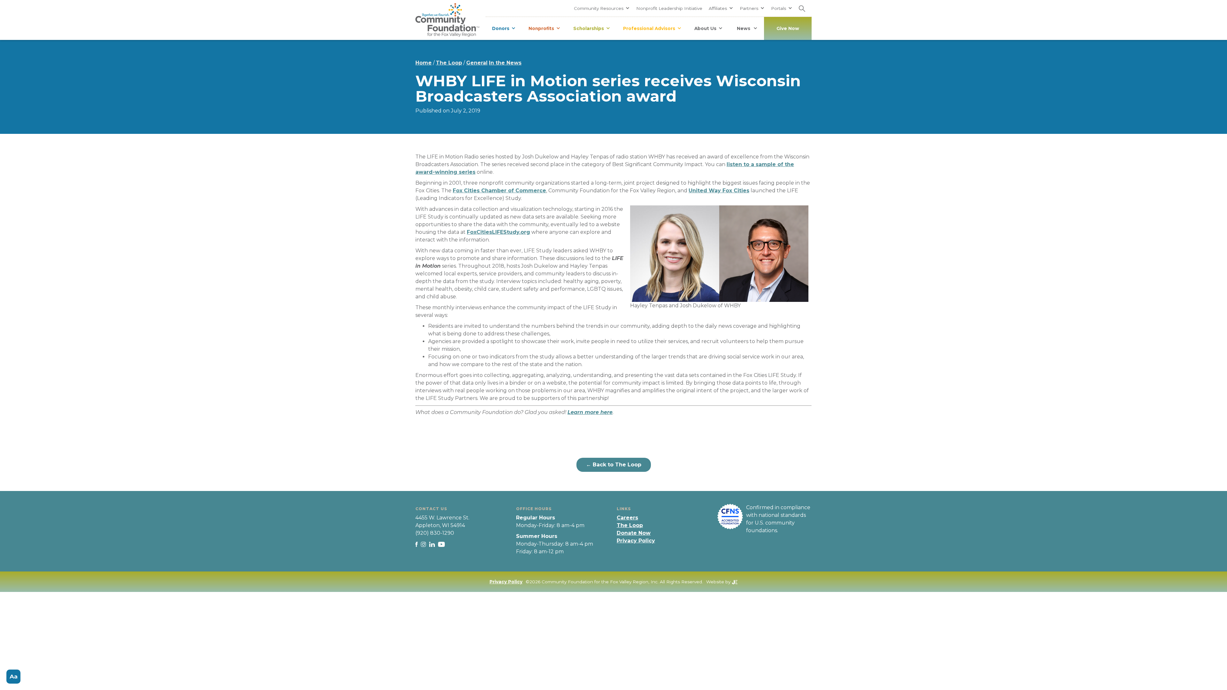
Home (423, 63)
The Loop (449, 63)
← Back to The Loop (613, 465)
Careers (627, 518)
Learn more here (590, 412)
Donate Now (634, 533)
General (477, 63)
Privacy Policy (636, 541)
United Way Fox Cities (719, 191)
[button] (602, 8)
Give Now (787, 28)
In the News (505, 63)
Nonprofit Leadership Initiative (669, 8)
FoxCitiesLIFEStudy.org (498, 232)
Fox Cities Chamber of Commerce (499, 191)
